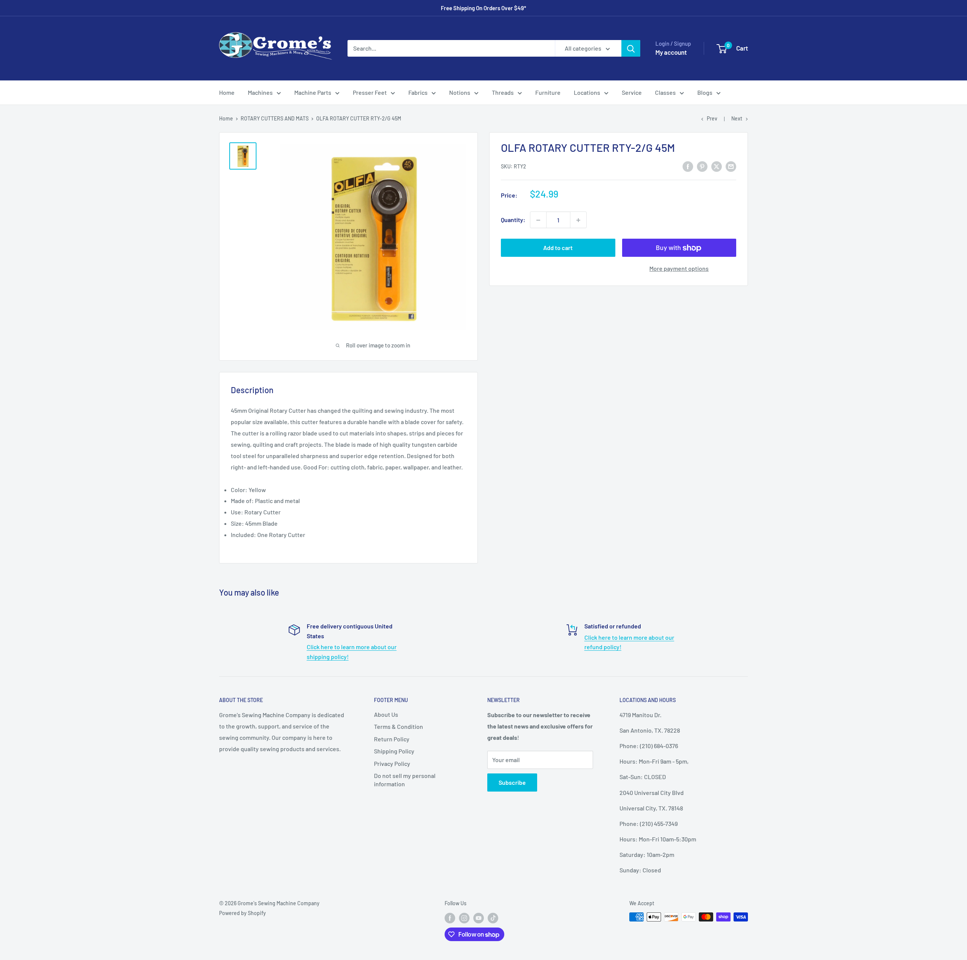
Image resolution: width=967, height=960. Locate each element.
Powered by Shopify (242, 913)
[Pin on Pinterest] (702, 166)
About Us (386, 714)
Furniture (548, 92)
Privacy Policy (392, 763)
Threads (503, 92)
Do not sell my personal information (405, 779)
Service (632, 92)
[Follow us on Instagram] (464, 917)
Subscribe (512, 782)
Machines (260, 92)
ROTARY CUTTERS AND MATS (275, 118)
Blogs (704, 92)
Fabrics (418, 92)
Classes (665, 92)
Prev (712, 118)
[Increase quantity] (578, 220)
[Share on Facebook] (688, 166)
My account (671, 52)
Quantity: (513, 220)
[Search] (630, 48)
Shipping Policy (394, 751)
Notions (459, 92)
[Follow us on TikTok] (493, 917)
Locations (587, 92)
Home (227, 92)
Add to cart (558, 248)
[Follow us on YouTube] (478, 917)
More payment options (679, 268)
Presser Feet (370, 92)
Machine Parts (312, 92)
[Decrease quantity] (538, 220)
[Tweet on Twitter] (716, 166)
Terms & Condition (398, 726)
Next (736, 118)
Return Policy (391, 738)
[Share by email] (731, 166)
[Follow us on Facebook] (450, 917)
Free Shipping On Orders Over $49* (483, 8)
